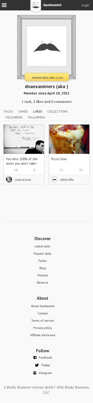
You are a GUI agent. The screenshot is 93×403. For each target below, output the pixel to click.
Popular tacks (42, 253)
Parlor (42, 261)
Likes (37, 111)
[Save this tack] (36, 140)
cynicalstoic (22, 179)
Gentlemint (46, 8)
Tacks (8, 111)
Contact (43, 313)
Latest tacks (42, 246)
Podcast (42, 275)
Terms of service (42, 321)
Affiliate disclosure (42, 335)
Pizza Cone (59, 159)
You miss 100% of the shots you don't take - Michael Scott (22, 163)
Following (36, 117)
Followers (14, 117)
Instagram (45, 372)
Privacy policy (42, 328)
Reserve (42, 282)
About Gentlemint (42, 306)
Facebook (45, 357)
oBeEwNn (67, 179)
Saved (23, 111)
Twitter (45, 365)
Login (85, 5)
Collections (57, 111)
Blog (43, 268)
